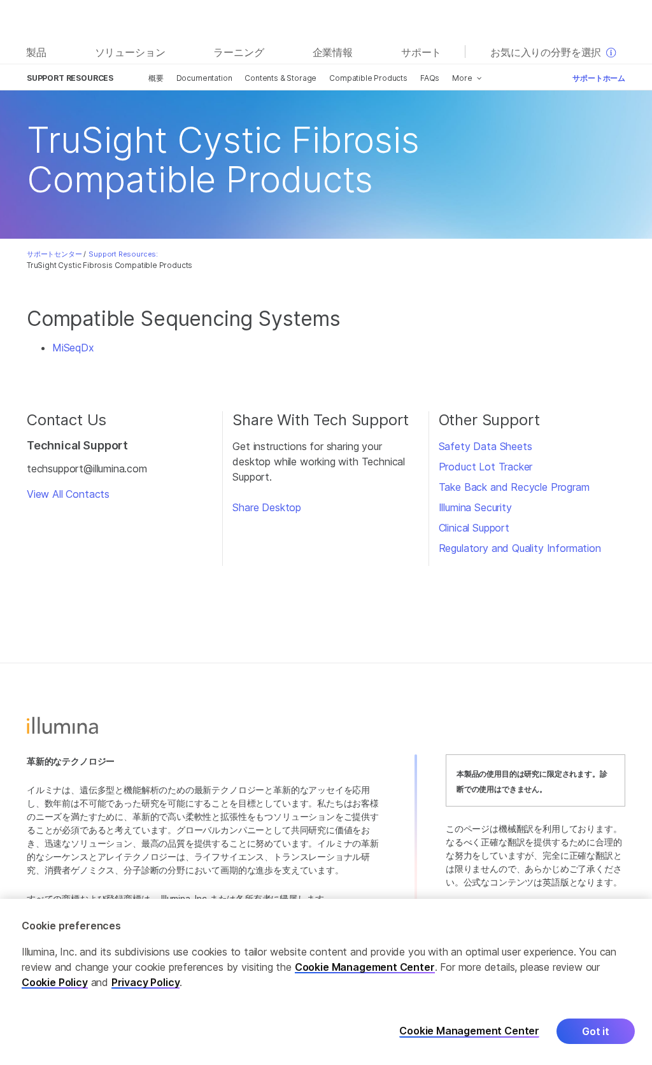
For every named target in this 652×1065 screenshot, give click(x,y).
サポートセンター (54, 254)
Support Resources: (123, 254)
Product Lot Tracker (486, 466)
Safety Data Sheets (485, 446)
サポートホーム (598, 78)
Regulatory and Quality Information (520, 548)
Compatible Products (368, 78)
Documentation (204, 78)
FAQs (429, 78)
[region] (326, 982)
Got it (595, 1031)
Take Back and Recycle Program (514, 487)
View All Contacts (68, 494)
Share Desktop (266, 507)
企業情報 (333, 52)
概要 (156, 78)
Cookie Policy (55, 982)
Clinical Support (474, 527)
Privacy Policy (145, 982)
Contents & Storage (280, 78)
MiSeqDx (73, 347)
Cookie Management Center (365, 967)
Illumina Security (475, 507)
